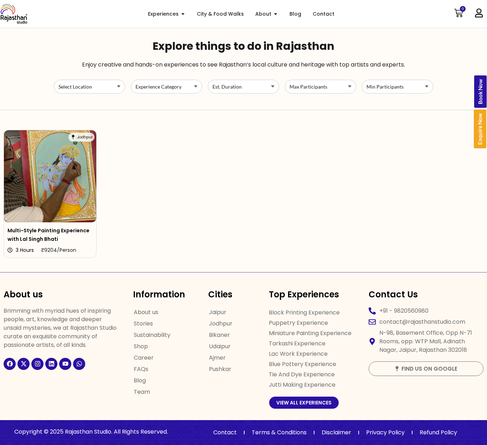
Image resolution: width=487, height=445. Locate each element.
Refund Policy (438, 432)
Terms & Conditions (279, 432)
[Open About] (275, 14)
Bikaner (219, 335)
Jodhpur (220, 323)
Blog (140, 380)
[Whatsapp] (79, 364)
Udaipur (220, 346)
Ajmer (217, 358)
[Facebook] (10, 364)
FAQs (141, 369)
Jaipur (217, 312)
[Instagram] (37, 364)
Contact (225, 432)
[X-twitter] (23, 364)
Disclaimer (336, 432)
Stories (143, 323)
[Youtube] (65, 364)
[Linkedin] (51, 364)
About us (146, 312)
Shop (141, 346)
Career (144, 358)
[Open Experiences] (182, 14)
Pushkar (220, 369)
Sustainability (152, 335)
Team (142, 392)
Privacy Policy (385, 432)
